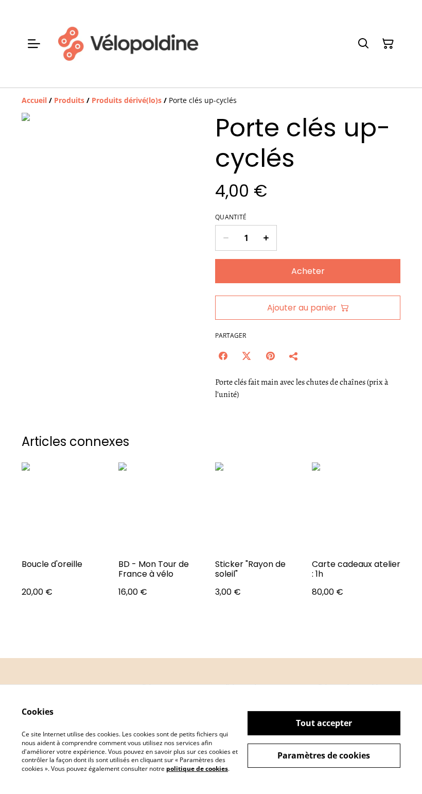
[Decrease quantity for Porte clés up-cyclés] (225, 238)
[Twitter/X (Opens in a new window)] (246, 356)
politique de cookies (197, 768)
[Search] (363, 43)
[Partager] (294, 356)
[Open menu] (34, 43)
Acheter (308, 271)
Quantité (231, 217)
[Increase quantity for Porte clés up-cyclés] (266, 238)
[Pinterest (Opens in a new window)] (270, 356)
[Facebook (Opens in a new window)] (223, 356)
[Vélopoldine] (127, 43)
